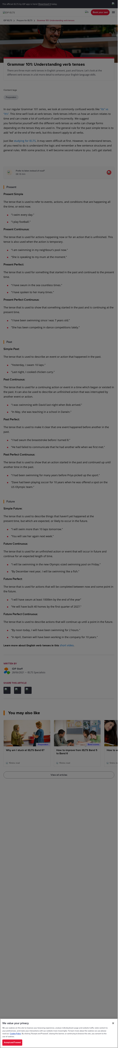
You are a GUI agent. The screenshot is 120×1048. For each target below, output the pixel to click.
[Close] (113, 1023)
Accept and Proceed (12, 1042)
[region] (59, 1033)
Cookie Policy (15, 1033)
